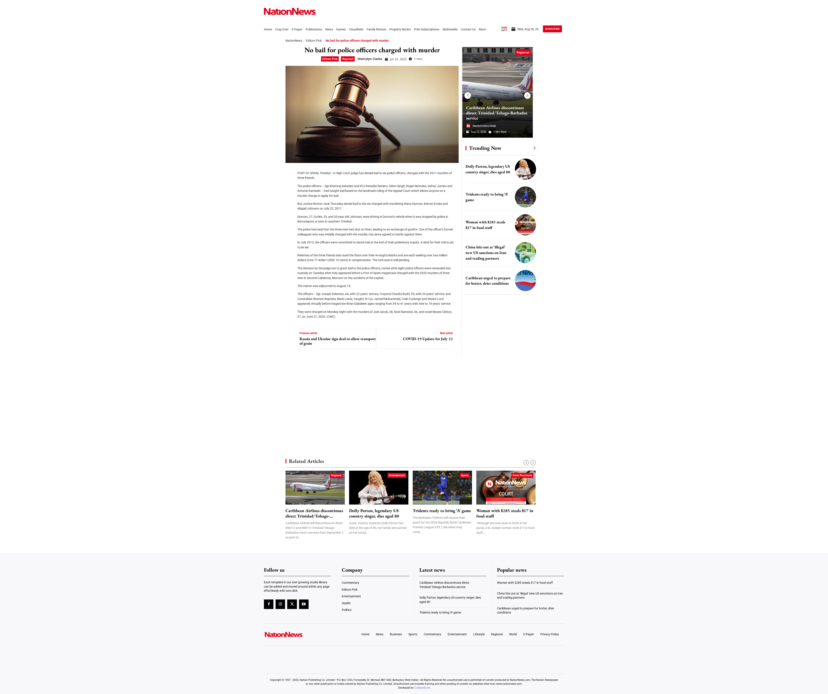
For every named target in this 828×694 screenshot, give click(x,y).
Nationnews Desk (484, 126)
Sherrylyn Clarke (370, 59)
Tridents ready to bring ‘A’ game (442, 510)
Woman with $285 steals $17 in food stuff (504, 513)
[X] (290, 183)
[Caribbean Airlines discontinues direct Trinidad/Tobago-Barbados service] (497, 92)
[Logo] (299, 634)
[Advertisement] (499, 408)
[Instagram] (280, 604)
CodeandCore (422, 687)
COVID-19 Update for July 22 (428, 338)
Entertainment (397, 475)
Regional (347, 59)
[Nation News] (290, 11)
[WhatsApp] (290, 209)
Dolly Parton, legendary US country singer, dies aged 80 (374, 513)
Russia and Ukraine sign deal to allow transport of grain (338, 341)
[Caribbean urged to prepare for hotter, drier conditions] (525, 280)
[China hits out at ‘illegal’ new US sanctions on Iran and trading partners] (525, 252)
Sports (465, 475)
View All (526, 148)
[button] (504, 29)
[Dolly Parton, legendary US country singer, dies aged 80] (525, 169)
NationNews (293, 40)
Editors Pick (314, 40)
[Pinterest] (290, 196)
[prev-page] (467, 95)
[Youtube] (304, 604)
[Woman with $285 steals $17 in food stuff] (525, 224)
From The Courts (522, 475)
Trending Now (485, 148)
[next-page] (527, 95)
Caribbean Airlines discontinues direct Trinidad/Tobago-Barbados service (496, 113)
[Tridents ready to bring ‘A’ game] (525, 197)
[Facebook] (290, 170)
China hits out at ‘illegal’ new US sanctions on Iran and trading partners (486, 252)
